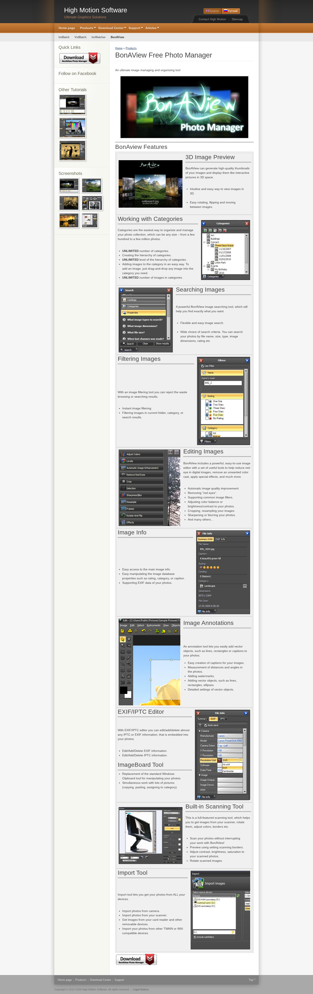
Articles (149, 28)
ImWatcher (99, 37)
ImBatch (64, 37)
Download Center (109, 28)
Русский (232, 11)
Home (118, 48)
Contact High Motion (212, 19)
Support (133, 28)
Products (85, 28)
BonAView (117, 37)
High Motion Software (95, 10)
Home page (67, 28)
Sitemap (237, 19)
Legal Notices (141, 989)
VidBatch (80, 37)
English (214, 11)
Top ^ (252, 979)
